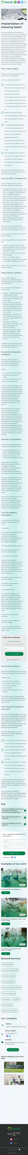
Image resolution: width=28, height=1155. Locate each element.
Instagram (15, 1139)
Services (8, 6)
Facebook (15, 1143)
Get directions (12, 1049)
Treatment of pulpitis (8, 976)
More (5, 892)
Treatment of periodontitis (10, 970)
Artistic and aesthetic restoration (11, 987)
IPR (18, 1152)
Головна (3, 6)
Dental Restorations (8, 981)
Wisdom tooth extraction (9, 1011)
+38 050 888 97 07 (14, 659)
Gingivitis (16, 999)
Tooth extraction (7, 1005)
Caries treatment (7, 964)
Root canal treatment (8, 993)
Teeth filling (5, 999)
